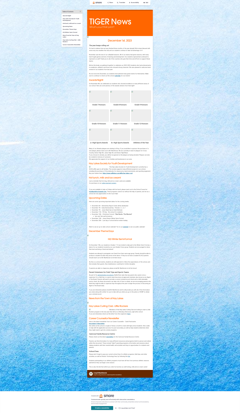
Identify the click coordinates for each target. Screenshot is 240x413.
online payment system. (109, 183)
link (129, 356)
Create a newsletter (102, 408)
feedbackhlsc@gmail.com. (98, 191)
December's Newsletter (97, 323)
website (125, 227)
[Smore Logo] (97, 2)
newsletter (110, 337)
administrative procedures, (106, 275)
